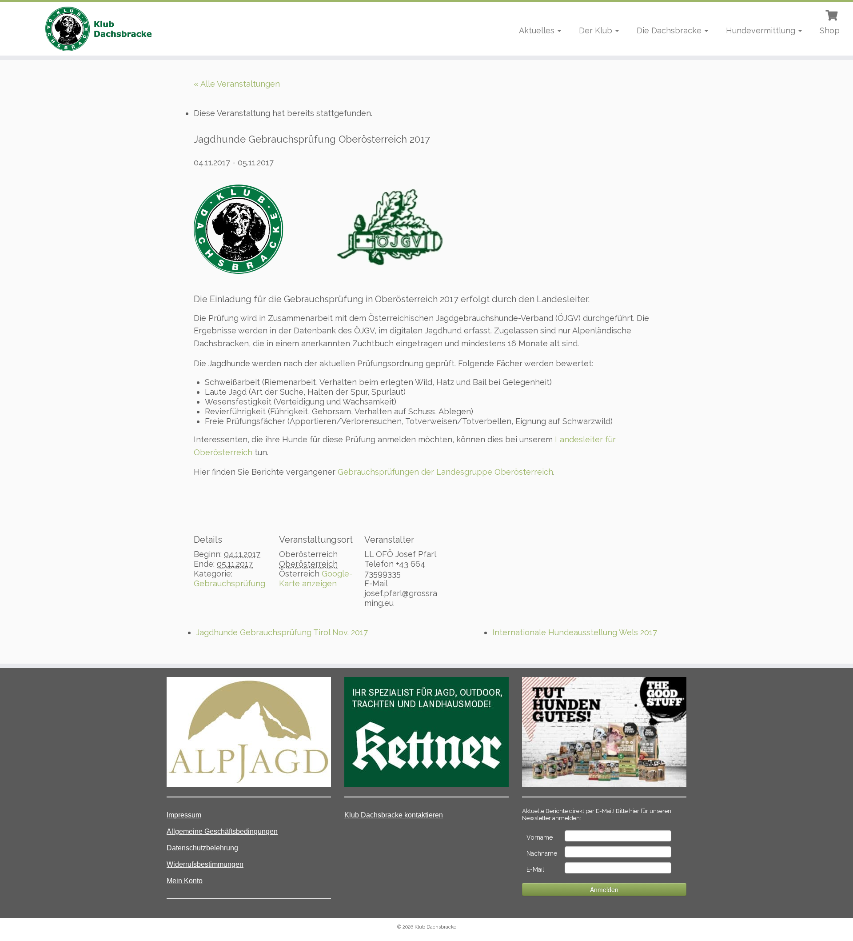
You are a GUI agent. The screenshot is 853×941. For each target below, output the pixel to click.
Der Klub (596, 30)
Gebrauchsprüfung (229, 583)
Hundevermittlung (761, 30)
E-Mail (535, 869)
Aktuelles (538, 30)
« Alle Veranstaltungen (237, 83)
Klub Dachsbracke (435, 927)
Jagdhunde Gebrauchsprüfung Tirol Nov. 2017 (282, 632)
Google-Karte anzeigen (315, 578)
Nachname (541, 853)
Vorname (539, 837)
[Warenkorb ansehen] (832, 14)
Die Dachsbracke (670, 30)
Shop (830, 30)
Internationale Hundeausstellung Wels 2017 (574, 632)
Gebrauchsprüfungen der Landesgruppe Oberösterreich (445, 472)
